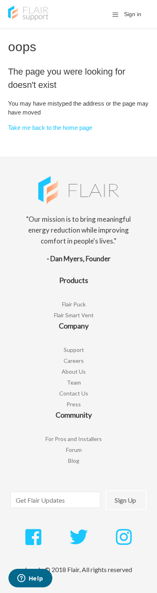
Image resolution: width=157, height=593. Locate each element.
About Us (74, 371)
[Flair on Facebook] (33, 541)
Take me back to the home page (50, 127)
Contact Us (73, 393)
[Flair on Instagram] (123, 541)
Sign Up (125, 500)
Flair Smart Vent (74, 315)
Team (74, 382)
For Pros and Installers (73, 438)
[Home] (28, 18)
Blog (73, 460)
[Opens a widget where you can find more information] (30, 579)
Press (73, 404)
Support (74, 349)
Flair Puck (74, 304)
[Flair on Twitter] (78, 541)
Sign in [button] (132, 14)
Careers (74, 360)
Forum (74, 449)
